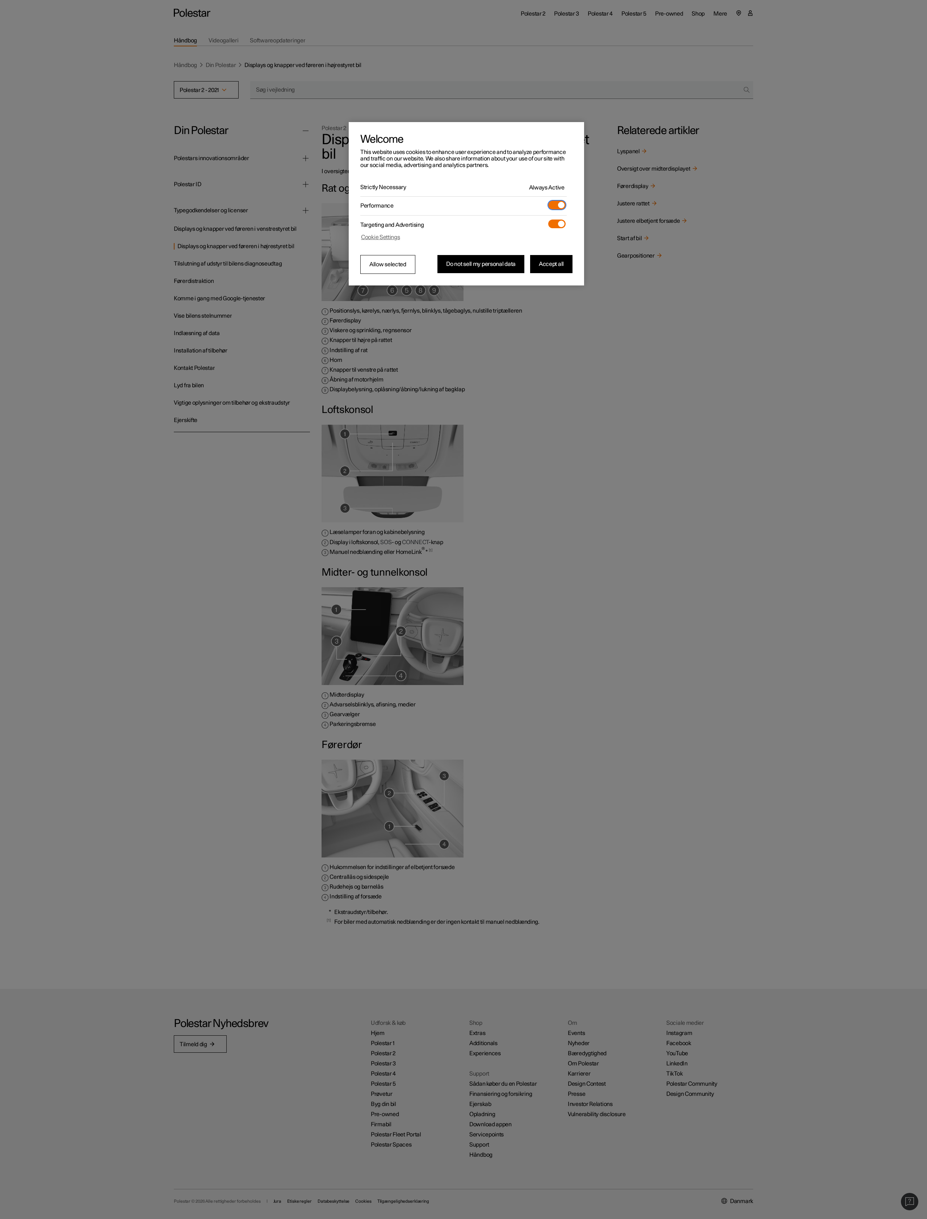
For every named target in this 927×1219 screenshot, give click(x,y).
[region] (466, 204)
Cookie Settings (380, 237)
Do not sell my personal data (481, 264)
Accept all (551, 264)
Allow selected (387, 264)
